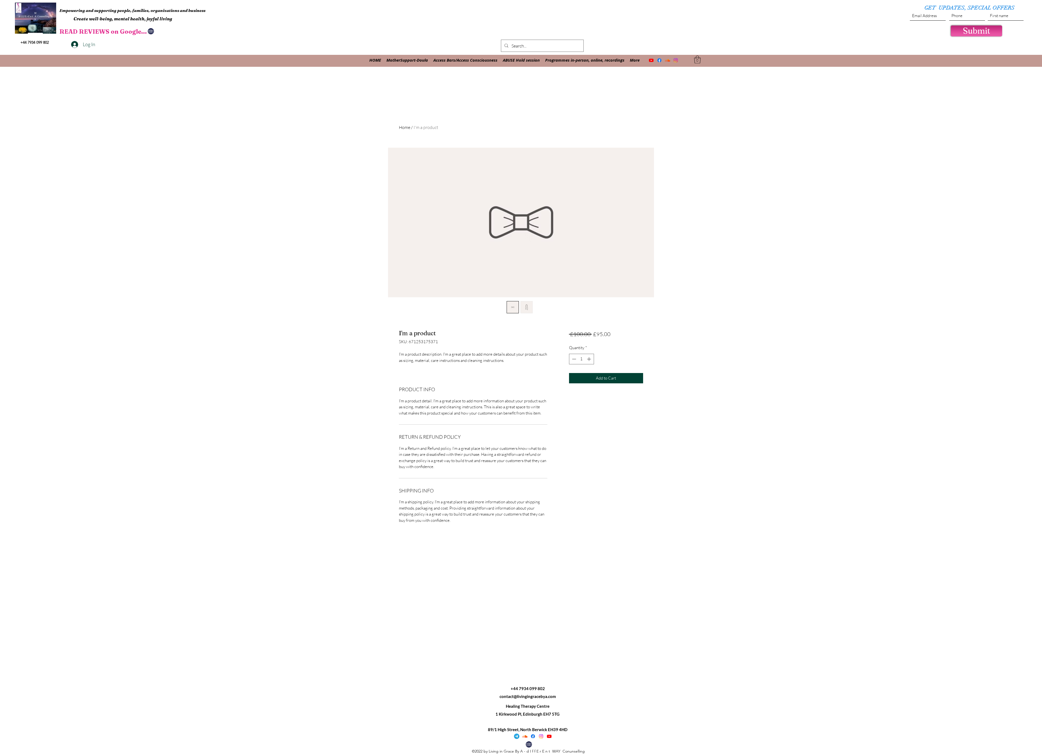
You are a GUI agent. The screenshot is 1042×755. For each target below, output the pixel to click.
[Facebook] (659, 60)
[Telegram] (516, 736)
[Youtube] (651, 60)
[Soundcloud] (667, 60)
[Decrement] (573, 359)
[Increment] (589, 359)
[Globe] (150, 31)
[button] (697, 60)
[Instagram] (675, 60)
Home (404, 127)
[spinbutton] (581, 359)
